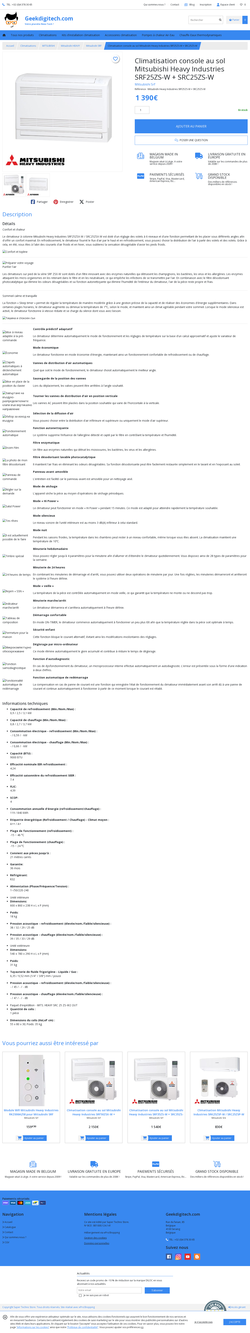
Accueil (10, 45)
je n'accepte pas (203, 1322)
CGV (6, 1242)
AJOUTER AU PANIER (191, 126)
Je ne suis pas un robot (96, 1295)
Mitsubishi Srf (145, 84)
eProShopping (87, 1307)
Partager (42, 202)
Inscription (206, 4)
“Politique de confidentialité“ (82, 1327)
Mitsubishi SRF (94, 45)
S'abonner (157, 1290)
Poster (89, 202)
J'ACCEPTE (234, 1322)
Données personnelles (96, 1243)
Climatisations (28, 45)
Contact (175, 4)
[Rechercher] (220, 20)
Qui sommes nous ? (15, 1237)
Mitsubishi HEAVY (70, 45)
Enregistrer (66, 202)
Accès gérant (238, 1307)
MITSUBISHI (48, 45)
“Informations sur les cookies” (32, 1327)
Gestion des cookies (95, 1238)
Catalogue (10, 1227)
